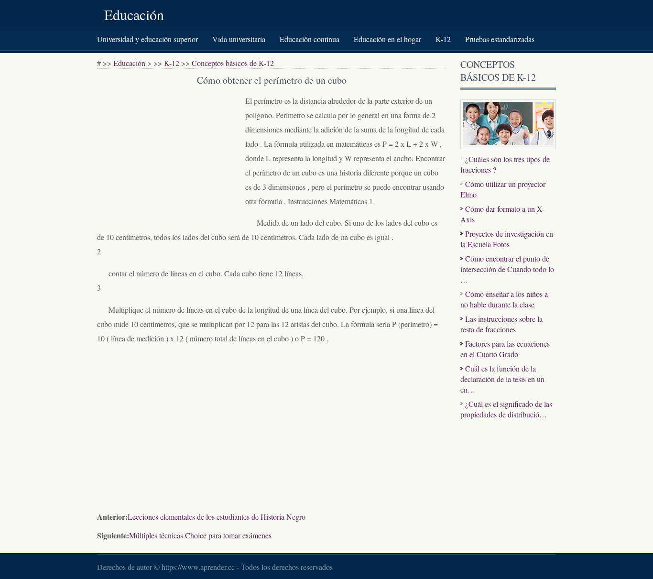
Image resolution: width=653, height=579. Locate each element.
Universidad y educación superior (147, 39)
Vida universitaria (238, 39)
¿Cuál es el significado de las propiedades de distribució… (506, 409)
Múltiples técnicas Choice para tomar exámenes (200, 535)
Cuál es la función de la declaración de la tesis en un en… (502, 378)
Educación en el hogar (387, 39)
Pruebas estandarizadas (499, 39)
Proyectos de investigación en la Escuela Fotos (506, 239)
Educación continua (309, 39)
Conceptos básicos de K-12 (233, 63)
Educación (134, 14)
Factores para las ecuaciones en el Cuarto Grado (505, 349)
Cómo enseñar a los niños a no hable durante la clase (504, 299)
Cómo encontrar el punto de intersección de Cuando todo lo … (507, 268)
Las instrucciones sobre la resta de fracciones (501, 324)
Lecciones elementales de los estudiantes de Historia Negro (216, 517)
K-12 (443, 39)
